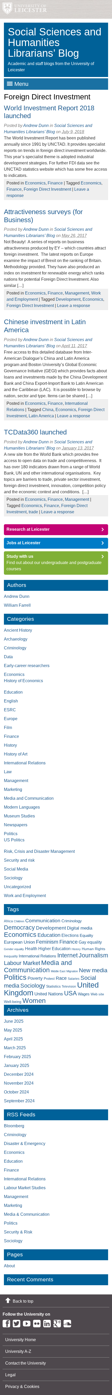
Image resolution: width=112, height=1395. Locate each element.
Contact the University (25, 1363)
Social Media (16, 869)
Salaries (73, 979)
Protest (49, 979)
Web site (97, 994)
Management (77, 293)
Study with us (20, 556)
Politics (10, 833)
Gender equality (14, 949)
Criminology (15, 648)
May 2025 (13, 1030)
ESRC (10, 710)
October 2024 (16, 1092)
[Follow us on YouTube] (28, 1322)
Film (8, 727)
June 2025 (13, 1021)
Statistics (53, 986)
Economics (35, 183)
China (47, 409)
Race (61, 978)
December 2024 (19, 1074)
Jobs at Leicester (23, 543)
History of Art (15, 754)
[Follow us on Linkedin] (48, 1322)
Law (8, 772)
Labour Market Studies (25, 1188)
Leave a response (73, 305)
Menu (21, 84)
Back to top (23, 1301)
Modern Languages (22, 807)
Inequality (11, 956)
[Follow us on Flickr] (38, 1322)
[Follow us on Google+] (58, 1322)
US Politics (14, 840)
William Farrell (17, 605)
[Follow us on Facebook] (8, 1322)
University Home (20, 1340)
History (10, 745)
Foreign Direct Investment (47, 189)
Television (69, 986)
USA (70, 993)
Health (31, 948)
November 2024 (19, 1083)
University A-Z (18, 1351)
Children (19, 921)
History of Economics (23, 681)
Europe (10, 718)
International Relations (25, 763)
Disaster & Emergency (24, 1143)
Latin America (41, 416)
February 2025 (17, 1056)
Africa (8, 921)
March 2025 (15, 1048)
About (9, 1266)
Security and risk (19, 860)
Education (13, 692)
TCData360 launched (35, 432)
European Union (19, 942)
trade (33, 512)
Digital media (79, 928)
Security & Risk (18, 1232)
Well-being (12, 1002)
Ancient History (18, 630)
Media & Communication (26, 1214)
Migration (72, 971)
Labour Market (22, 963)
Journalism (93, 955)
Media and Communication (29, 798)
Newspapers (15, 825)
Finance (55, 183)
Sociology (13, 878)
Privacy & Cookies (22, 1386)
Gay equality (90, 942)
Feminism (47, 942)
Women (34, 1000)
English (11, 701)
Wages (84, 994)
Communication (42, 920)
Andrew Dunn (36, 125)
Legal (10, 1375)
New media (93, 970)
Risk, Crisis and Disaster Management (39, 851)
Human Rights (93, 949)
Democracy (19, 927)
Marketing (13, 789)
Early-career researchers (26, 665)
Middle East (58, 971)
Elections (70, 935)
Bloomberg (14, 1126)
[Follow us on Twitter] (18, 1322)
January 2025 (16, 1065)
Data (8, 657)
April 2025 (13, 1039)
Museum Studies (19, 816)
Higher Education (54, 948)
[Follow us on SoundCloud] (69, 1322)
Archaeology (15, 639)
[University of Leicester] (23, 9)
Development (68, 299)
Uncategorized (17, 887)
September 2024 (19, 1101)
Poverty (35, 978)
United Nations (48, 993)
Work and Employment (25, 895)
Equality (86, 935)
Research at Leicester (28, 529)
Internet (67, 955)
